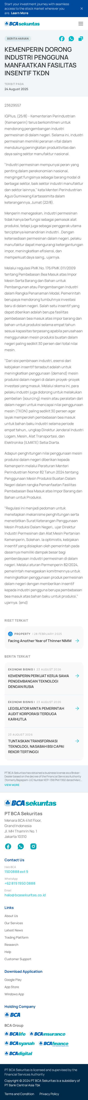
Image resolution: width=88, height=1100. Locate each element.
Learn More (19, 13)
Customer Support (18, 959)
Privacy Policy (49, 1094)
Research (11, 944)
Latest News (14, 930)
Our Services (14, 923)
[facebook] (62, 39)
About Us (11, 916)
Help (8, 952)
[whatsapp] (71, 39)
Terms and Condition (19, 1094)
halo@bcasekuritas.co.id (25, 894)
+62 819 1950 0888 (20, 883)
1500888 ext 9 (16, 871)
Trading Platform (16, 937)
